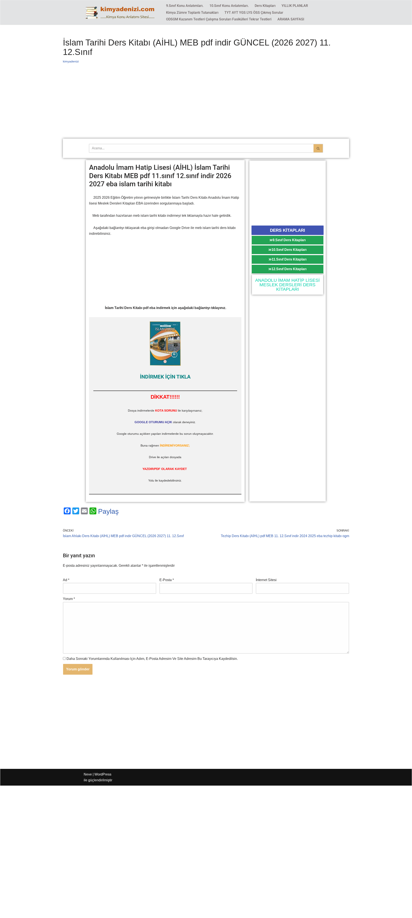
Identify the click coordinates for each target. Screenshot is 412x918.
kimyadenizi (71, 61)
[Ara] (318, 148)
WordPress (102, 774)
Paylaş (108, 511)
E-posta (166, 580)
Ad (66, 580)
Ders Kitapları (265, 6)
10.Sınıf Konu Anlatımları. (229, 6)
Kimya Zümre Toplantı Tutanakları (192, 13)
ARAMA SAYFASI (290, 19)
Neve (88, 774)
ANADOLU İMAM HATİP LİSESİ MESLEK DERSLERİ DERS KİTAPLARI (287, 285)
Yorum (69, 599)
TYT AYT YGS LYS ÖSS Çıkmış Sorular (253, 13)
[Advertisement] (191, 107)
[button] (287, 230)
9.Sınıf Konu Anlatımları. (184, 6)
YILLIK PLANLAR (295, 6)
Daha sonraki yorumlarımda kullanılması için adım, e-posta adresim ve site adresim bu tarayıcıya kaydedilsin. (152, 658)
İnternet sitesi (266, 580)
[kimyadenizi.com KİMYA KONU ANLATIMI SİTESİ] (121, 12)
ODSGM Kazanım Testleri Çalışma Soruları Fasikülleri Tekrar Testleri (218, 19)
